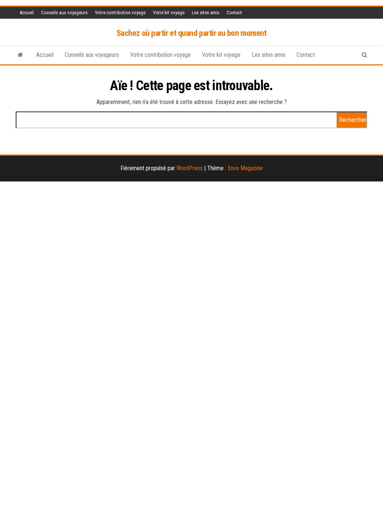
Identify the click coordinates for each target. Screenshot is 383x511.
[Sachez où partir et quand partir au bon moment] (20, 55)
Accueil (26, 12)
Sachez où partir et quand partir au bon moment (192, 33)
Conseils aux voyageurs (64, 12)
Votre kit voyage (168, 12)
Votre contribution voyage (120, 12)
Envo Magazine (245, 168)
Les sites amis (205, 12)
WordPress (190, 168)
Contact (234, 12)
